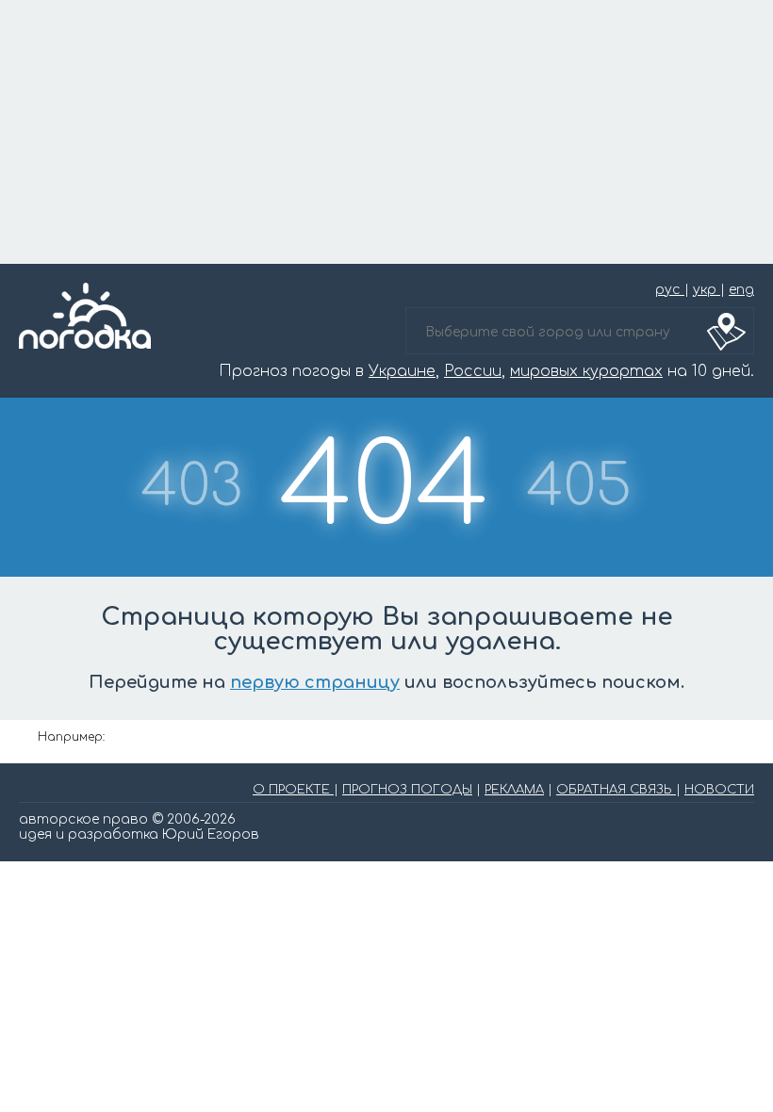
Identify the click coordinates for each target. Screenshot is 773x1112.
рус (669, 290)
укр (706, 290)
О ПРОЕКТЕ (293, 789)
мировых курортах (586, 371)
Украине (402, 371)
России (473, 371)
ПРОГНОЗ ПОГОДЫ (407, 789)
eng (741, 290)
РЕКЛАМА (514, 789)
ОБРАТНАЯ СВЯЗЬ (616, 789)
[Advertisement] (386, 132)
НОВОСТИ (719, 789)
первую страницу (315, 682)
